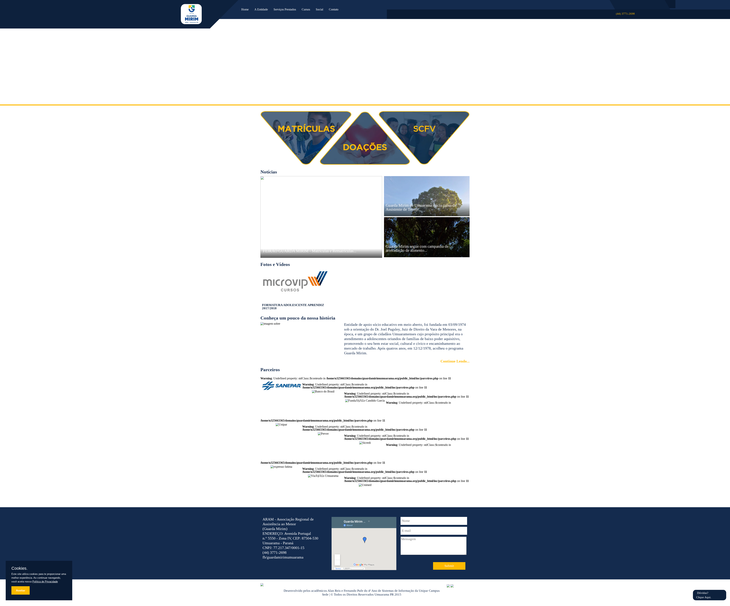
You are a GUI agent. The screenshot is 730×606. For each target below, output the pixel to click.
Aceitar (20, 590)
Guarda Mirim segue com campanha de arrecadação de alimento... (417, 248)
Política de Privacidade (45, 581)
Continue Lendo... (455, 361)
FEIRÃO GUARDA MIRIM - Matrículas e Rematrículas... (309, 251)
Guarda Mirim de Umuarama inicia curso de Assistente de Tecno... (421, 207)
